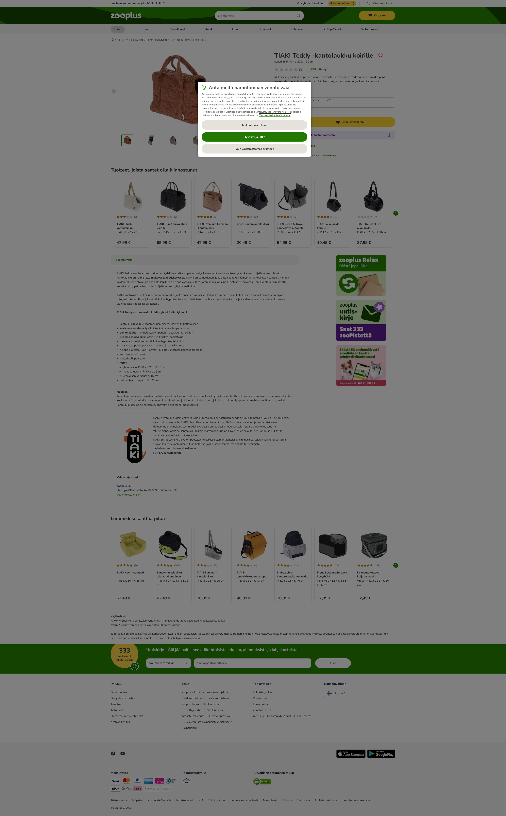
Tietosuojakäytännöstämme (275, 115)
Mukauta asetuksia (254, 125)
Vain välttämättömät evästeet (254, 149)
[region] (254, 119)
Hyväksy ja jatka (254, 137)
